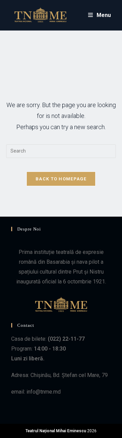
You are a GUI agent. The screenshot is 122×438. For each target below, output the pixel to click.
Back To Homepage (61, 178)
